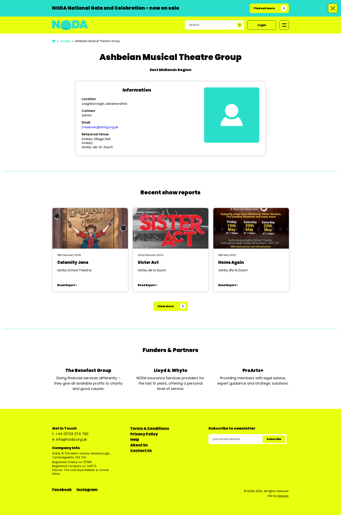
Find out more (264, 8)
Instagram (87, 489)
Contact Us (141, 450)
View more (165, 306)
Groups (65, 41)
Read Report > (67, 285)
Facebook (62, 489)
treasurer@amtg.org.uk (100, 127)
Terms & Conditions (149, 428)
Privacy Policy (144, 433)
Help (134, 439)
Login (262, 25)
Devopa (283, 496)
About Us (139, 444)
